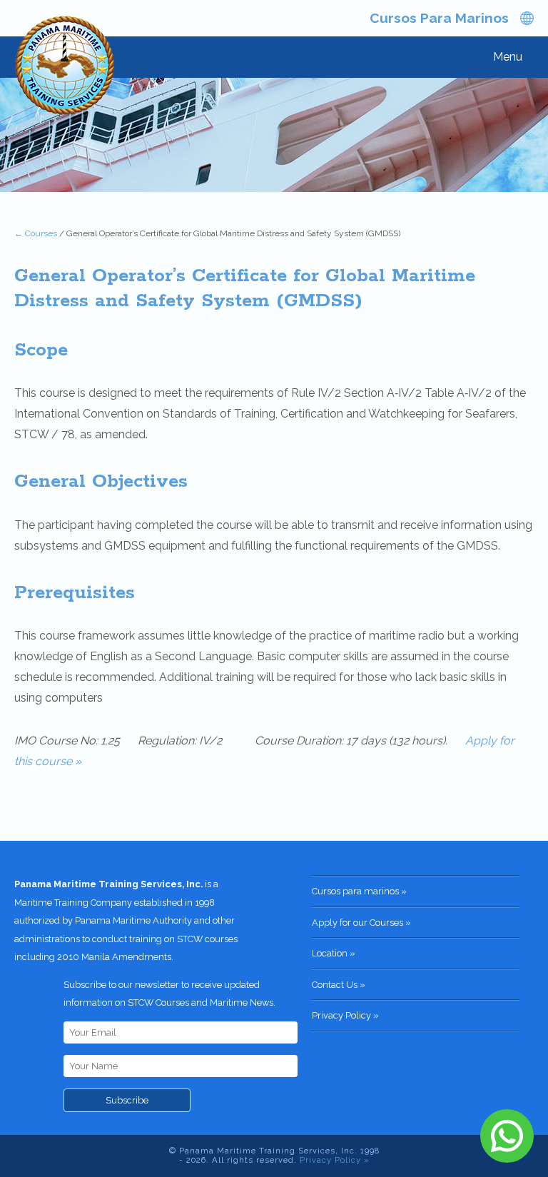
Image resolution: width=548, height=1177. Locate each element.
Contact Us (334, 984)
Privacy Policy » (335, 1160)
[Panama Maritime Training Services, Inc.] (65, 67)
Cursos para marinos (439, 18)
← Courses (35, 233)
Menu (507, 57)
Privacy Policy (341, 1015)
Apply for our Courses (357, 922)
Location (329, 953)
